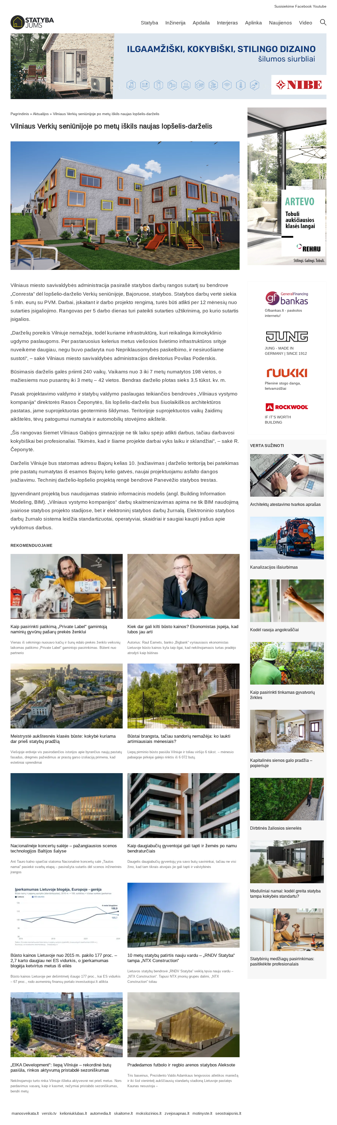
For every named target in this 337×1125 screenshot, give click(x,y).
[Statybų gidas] (32, 28)
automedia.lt (100, 1113)
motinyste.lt (202, 1113)
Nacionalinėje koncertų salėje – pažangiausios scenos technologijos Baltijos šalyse (64, 848)
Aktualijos (41, 114)
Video (305, 22)
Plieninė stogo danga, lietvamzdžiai (283, 386)
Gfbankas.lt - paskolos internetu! (283, 313)
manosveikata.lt (25, 1113)
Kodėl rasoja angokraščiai (274, 630)
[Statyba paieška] (323, 24)
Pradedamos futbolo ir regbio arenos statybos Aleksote (181, 1064)
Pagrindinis (20, 114)
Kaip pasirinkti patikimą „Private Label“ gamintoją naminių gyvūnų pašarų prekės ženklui (59, 629)
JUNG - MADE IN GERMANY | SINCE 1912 (286, 351)
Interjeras (227, 22)
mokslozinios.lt (148, 1113)
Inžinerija (175, 22)
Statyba (149, 22)
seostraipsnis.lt (228, 1113)
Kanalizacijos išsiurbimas (274, 567)
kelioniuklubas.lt (73, 1113)
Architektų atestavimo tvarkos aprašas (285, 504)
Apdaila (201, 22)
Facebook (303, 6)
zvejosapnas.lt (177, 1113)
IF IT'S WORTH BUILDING (278, 419)
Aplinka (253, 22)
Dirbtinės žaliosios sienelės (275, 828)
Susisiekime (284, 6)
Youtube (319, 6)
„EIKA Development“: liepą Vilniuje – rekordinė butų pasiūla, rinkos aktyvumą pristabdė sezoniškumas (61, 1067)
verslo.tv (49, 1113)
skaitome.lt (123, 1113)
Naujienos (280, 22)
